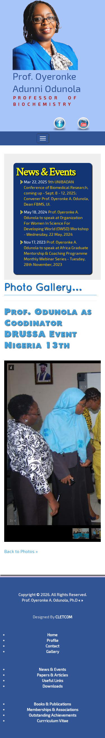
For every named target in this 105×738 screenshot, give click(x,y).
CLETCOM (63, 616)
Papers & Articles (52, 674)
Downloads (53, 686)
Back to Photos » (21, 551)
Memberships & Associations (52, 709)
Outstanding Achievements (52, 715)
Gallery (52, 651)
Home (52, 634)
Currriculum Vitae (52, 720)
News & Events (45, 171)
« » (80, 600)
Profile (53, 640)
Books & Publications (52, 703)
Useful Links (52, 680)
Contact (52, 645)
